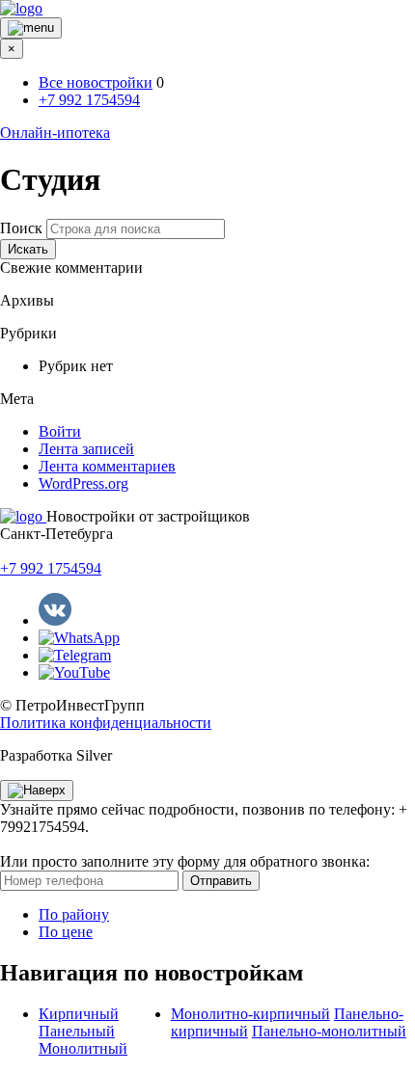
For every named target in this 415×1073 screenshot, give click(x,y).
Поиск (21, 228)
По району (74, 914)
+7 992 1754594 (89, 100)
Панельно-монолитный (329, 1031)
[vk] (55, 620)
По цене (66, 932)
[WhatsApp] (79, 638)
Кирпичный (79, 1014)
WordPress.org (83, 483)
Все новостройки (95, 82)
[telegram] (75, 655)
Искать (28, 249)
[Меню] (31, 28)
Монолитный (83, 1048)
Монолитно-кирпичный (250, 1014)
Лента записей (86, 449)
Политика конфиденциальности (105, 722)
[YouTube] (74, 672)
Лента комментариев (107, 466)
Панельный (77, 1031)
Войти (60, 431)
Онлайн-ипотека (55, 132)
